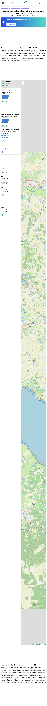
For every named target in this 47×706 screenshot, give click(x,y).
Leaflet (34, 644)
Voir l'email (5, 122)
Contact (43, 3)
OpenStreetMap (39, 644)
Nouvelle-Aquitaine (15, 8)
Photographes (6, 85)
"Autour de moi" (10, 668)
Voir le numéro (6, 95)
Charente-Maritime (25, 8)
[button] (33, 361)
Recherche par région (36, 3)
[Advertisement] (23, 36)
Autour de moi (28, 3)
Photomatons (6, 83)
